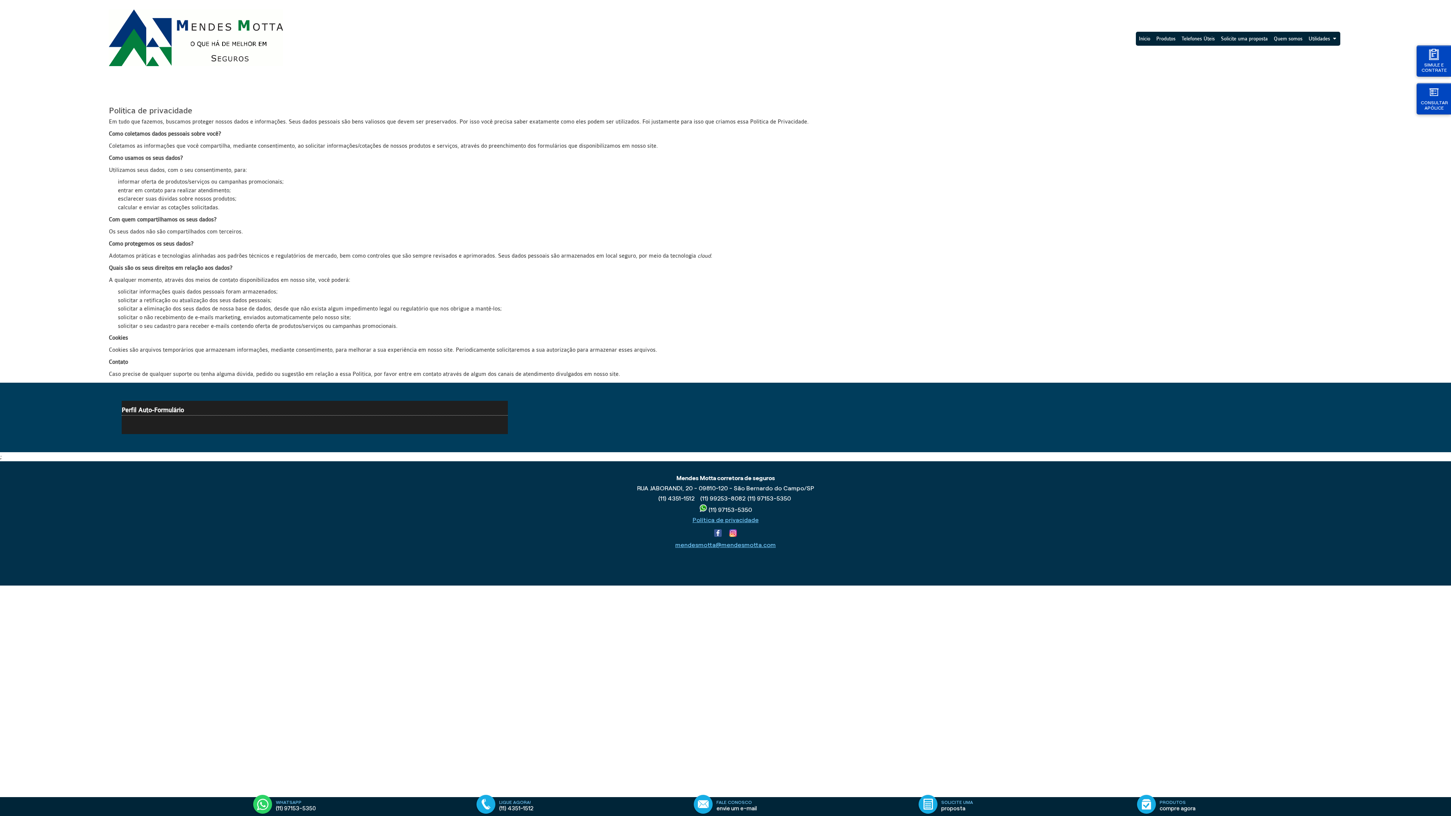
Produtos (1166, 39)
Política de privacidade (726, 520)
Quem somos (1288, 39)
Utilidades (1319, 39)
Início (1144, 39)
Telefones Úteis (1198, 39)
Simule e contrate (1434, 67)
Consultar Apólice (1434, 105)
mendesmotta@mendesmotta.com (725, 545)
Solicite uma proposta (1244, 39)
